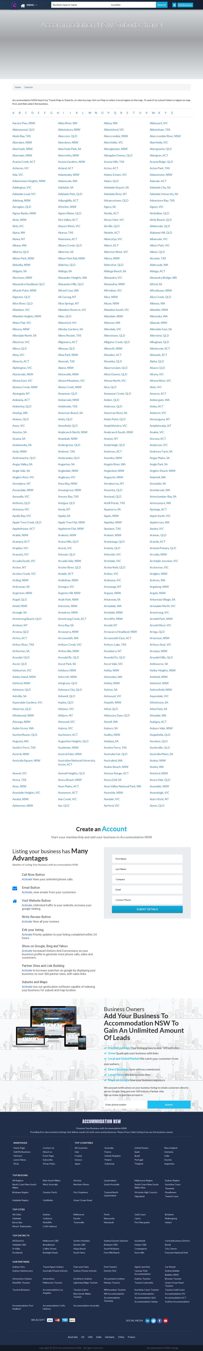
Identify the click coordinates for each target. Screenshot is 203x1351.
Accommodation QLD (145, 1297)
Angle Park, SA (159, 464)
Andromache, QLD (24, 458)
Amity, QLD (65, 419)
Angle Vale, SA (21, 470)
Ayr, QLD (63, 805)
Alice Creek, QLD (160, 297)
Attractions (48, 1278)
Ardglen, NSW (158, 573)
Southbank (139, 1240)
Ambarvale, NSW (68, 400)
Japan (77, 1163)
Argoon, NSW (112, 593)
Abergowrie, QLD (161, 149)
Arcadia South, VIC (24, 561)
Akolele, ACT (112, 232)
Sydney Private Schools (85, 1270)
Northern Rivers (81, 1184)
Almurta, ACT (20, 361)
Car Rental (170, 1266)
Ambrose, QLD (113, 406)
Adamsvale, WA (67, 181)
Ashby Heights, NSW (163, 670)
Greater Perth (50, 1192)
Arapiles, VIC (20, 548)
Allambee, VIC (21, 309)
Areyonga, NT (112, 586)
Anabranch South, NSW (118, 432)
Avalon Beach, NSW (116, 766)
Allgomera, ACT (68, 342)
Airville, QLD (112, 226)
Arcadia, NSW (158, 554)
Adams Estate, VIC (115, 174)
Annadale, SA (158, 483)
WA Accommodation (114, 1293)
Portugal (138, 1159)
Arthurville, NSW (68, 651)
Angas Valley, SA (22, 464)
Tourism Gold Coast (175, 1289)
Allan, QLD (64, 316)
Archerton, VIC (159, 567)
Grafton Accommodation (177, 1301)
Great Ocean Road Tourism (174, 1284)
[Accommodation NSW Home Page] (174, 5)
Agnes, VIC (157, 206)
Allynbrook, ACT (160, 348)
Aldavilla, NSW (21, 264)
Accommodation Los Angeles (53, 1291)
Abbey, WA (111, 123)
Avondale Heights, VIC (26, 792)
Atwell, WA (111, 721)
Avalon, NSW (158, 760)
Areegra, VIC (66, 586)
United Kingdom (113, 1155)
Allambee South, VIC (116, 309)
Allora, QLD (19, 348)
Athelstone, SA (159, 702)
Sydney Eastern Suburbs (116, 1240)
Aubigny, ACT (158, 721)
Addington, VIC (21, 187)
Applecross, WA (159, 522)
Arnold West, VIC (160, 625)
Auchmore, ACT (68, 734)
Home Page (19, 1147)
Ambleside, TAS (67, 406)
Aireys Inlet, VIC (114, 219)
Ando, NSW (19, 451)
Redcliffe (47, 1222)
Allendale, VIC (112, 329)
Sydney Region (172, 1180)
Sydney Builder (172, 1270)
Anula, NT (64, 509)
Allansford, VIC (67, 322)
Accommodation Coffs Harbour (54, 1307)
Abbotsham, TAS (160, 129)
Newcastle (109, 1218)
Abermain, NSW (22, 155)
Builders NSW (172, 1274)
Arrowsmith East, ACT (117, 638)
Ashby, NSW (111, 670)
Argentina (169, 1163)
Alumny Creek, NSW (24, 387)
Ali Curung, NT (67, 297)
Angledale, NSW (68, 470)
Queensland (110, 1180)
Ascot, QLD (19, 664)
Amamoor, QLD (67, 393)
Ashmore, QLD (21, 689)
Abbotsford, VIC (114, 129)
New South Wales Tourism (82, 1295)
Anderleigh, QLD (114, 445)
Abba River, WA (67, 123)
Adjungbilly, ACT (68, 200)
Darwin (76, 1218)
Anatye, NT (111, 438)
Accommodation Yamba (146, 1301)
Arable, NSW (20, 535)
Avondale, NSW (159, 786)
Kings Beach (79, 1248)
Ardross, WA (157, 580)
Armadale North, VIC (163, 606)
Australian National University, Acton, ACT (76, 762)
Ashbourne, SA (159, 664)
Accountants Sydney (114, 1278)
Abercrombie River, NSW (165, 136)
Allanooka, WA (159, 316)
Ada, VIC (17, 174)
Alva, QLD (110, 387)
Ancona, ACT (158, 438)
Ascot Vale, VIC (113, 664)
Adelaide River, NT (115, 194)
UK (82, 1337)
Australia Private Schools (55, 1270)
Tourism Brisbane (21, 1289)
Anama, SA (18, 438)
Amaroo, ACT (158, 393)
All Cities (16, 1214)
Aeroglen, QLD (21, 206)
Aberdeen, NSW (68, 142)
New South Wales (51, 1180)
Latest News (19, 1159)
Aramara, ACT (21, 541)
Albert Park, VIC (160, 245)
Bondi (168, 1244)
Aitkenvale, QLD (160, 226)
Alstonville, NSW (68, 374)
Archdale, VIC (112, 561)
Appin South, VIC (160, 515)
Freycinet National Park (176, 1252)
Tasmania (169, 1188)
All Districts (18, 1240)
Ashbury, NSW (67, 670)
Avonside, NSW (113, 792)
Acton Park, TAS (160, 168)
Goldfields (48, 1200)
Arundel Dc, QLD (114, 657)
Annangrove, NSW (69, 490)
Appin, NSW (111, 515)
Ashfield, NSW (159, 677)
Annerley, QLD (113, 490)
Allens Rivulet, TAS (69, 335)
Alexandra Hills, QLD (71, 284)
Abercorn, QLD (67, 136)
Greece (78, 1159)
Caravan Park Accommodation (142, 1272)
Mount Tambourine (21, 1226)
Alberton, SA (66, 252)
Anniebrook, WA (160, 490)
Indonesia (109, 1163)
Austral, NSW (20, 754)
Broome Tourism (173, 1278)
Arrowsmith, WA (68, 638)
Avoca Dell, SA (112, 779)
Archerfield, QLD (114, 567)
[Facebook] (160, 1320)
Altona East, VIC (22, 380)
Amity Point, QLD (114, 419)
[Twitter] (154, 1320)
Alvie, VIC (156, 387)
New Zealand (170, 1147)
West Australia (50, 1184)
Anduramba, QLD (69, 458)
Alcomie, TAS (158, 258)
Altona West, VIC (160, 380)
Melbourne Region (143, 1180)
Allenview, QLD (159, 335)
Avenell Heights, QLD (71, 773)
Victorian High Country (145, 1192)
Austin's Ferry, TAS (24, 747)
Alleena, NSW (20, 329)
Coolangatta (140, 1248)
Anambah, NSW (67, 438)
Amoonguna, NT (160, 419)
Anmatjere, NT (21, 483)
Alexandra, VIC (113, 277)
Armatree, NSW (68, 612)
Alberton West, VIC (116, 252)
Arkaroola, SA (112, 599)
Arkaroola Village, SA (162, 599)
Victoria (77, 1180)
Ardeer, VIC (111, 573)
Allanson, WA (112, 322)
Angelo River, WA (114, 464)
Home (18, 87)
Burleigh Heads (50, 1252)
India (166, 1155)
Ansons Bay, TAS (68, 496)
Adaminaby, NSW (68, 174)
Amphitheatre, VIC (115, 425)
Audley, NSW (112, 734)
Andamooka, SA (22, 445)
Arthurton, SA (20, 651)
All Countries (81, 1147)
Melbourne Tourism (52, 1282)
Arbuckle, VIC (112, 554)
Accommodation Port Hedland (22, 1307)
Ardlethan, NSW (68, 580)
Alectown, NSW (22, 277)
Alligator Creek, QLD (117, 342)
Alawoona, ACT (67, 239)
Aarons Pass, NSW (23, 123)
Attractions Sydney (22, 1278)
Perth (107, 1214)
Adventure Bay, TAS (162, 200)
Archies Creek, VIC (24, 573)
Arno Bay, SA (66, 625)
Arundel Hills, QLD (161, 657)
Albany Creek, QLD (70, 245)
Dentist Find (110, 1270)
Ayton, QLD (157, 805)
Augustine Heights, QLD (73, 741)
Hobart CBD (140, 1244)
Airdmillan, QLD (159, 213)
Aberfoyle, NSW (22, 149)
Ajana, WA (18, 232)
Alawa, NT (18, 239)
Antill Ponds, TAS (114, 503)
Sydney (46, 1214)
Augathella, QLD (160, 734)
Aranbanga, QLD (114, 541)
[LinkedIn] (148, 1320)
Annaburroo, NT (114, 483)
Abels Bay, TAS (21, 136)
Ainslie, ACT (111, 213)
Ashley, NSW (112, 683)
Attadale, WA (158, 715)
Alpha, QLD (157, 361)
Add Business (185, 5)
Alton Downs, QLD (115, 374)
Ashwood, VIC (112, 696)
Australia (109, 1147)
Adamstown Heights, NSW (28, 181)
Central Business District (177, 1240)
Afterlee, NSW (67, 206)
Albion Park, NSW (23, 258)
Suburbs (28, 87)
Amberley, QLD (21, 406)
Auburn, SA (111, 728)
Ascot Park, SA (67, 664)
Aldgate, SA (19, 271)
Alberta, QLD (20, 252)
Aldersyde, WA (159, 264)
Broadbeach (49, 1244)
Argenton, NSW (22, 593)
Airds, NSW (19, 219)
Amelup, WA (20, 413)
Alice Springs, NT (68, 303)
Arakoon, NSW (67, 535)
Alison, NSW (111, 303)
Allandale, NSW (113, 316)
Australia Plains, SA (161, 754)
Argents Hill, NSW (69, 593)
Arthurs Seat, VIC (160, 644)
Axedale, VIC (112, 799)
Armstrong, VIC (159, 612)
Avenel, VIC (19, 773)
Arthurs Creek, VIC (70, 644)
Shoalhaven (170, 1192)
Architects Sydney (82, 1278)
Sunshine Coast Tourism (146, 1289)
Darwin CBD (79, 1244)
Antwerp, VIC (20, 509)
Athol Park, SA (158, 709)
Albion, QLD (157, 252)
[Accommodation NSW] (28, 5)
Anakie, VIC (157, 432)
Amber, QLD (111, 400)
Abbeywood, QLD (23, 129)
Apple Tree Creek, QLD (26, 522)
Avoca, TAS (19, 779)
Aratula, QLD (112, 548)
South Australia (111, 1184)
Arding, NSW (20, 580)
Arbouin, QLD (66, 554)
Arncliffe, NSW (113, 618)
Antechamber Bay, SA (163, 496)
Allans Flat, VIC (21, 322)
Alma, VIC (18, 354)
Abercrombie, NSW (116, 136)
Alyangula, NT (21, 393)
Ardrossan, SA (21, 586)
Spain (137, 1151)
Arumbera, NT (113, 651)
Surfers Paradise (81, 1240)
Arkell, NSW (19, 606)
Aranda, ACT (158, 541)
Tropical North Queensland (111, 1194)
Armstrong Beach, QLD (26, 618)
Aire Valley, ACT (68, 219)
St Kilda (16, 1248)
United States (141, 1147)
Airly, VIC (18, 226)
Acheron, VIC (20, 168)
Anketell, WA (158, 477)
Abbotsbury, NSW (69, 129)
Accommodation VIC (175, 1293)
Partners (17, 1155)
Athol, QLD (111, 709)
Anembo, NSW (113, 458)
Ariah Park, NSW (68, 599)
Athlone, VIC (66, 709)
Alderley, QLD (66, 264)
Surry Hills (139, 1252)
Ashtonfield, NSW (161, 689)
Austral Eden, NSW (70, 754)
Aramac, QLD (158, 535)
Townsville (78, 1222)
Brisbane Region (20, 1192)
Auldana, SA (111, 741)
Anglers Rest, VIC (23, 477)
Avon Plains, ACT (68, 786)
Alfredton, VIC (113, 290)
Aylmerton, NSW (22, 805)
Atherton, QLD (21, 709)
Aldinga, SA (65, 271)
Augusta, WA (20, 741)
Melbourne (78, 1214)
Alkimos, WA (157, 303)
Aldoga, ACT (157, 271)
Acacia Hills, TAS (114, 161)
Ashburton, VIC (22, 670)
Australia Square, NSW (26, 760)
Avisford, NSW (159, 773)
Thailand (138, 1163)
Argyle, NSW (158, 593)
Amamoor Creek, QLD (117, 393)
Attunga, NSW (21, 721)
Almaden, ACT (113, 354)
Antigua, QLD (66, 503)
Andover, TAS (66, 451)
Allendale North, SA (24, 335)
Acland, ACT (65, 168)
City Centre (171, 1248)
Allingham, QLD (159, 342)
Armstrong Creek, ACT (72, 618)
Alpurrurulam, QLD (116, 367)
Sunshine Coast (173, 1184)
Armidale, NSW (113, 612)
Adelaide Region (20, 1200)
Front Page (48, 1155)
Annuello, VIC (20, 496)
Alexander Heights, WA (72, 277)
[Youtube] (166, 1320)
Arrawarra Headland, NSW (120, 631)
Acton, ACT (111, 168)
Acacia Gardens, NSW (71, 161)
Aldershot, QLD (113, 264)
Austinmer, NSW (68, 747)
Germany (168, 1151)
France (108, 1151)
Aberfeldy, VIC (159, 142)
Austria (168, 1159)
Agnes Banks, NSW (24, 213)
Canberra (47, 1218)
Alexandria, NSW (114, 284)
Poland (108, 1159)
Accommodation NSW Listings (162, 1347)
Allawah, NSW (158, 322)
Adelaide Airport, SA (116, 187)
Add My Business (22, 1151)
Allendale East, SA (161, 329)
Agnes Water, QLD (69, 213)
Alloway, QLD (66, 348)
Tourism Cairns (80, 1289)
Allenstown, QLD (114, 335)
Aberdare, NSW (22, 142)
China (121, 1337)
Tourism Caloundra (143, 1282)
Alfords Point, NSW (24, 290)
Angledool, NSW (114, 470)
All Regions (17, 1180)
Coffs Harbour (50, 1226)
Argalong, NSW (159, 586)
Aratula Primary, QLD (163, 548)
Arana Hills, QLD (68, 541)
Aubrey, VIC (65, 728)
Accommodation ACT (175, 1297)
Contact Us (48, 1147)
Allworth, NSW (113, 348)
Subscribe (48, 1159)
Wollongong (171, 1218)
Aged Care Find (142, 1266)
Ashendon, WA (113, 677)
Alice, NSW (111, 297)
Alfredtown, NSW (161, 290)
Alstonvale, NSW (22, 374)
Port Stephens (80, 1192)
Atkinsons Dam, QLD (117, 715)
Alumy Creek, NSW (70, 387)
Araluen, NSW (112, 535)
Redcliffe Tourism (21, 1282)
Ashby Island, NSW (24, 677)
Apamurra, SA (112, 509)
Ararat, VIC (65, 548)
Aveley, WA (157, 766)
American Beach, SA (70, 413)
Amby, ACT (157, 406)
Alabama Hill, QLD (161, 232)
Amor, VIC (18, 425)
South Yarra (79, 1252)
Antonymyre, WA (160, 503)
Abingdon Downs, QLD (118, 155)
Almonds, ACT (158, 354)
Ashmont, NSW (159, 683)
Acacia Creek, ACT (24, 161)
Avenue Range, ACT (116, 773)
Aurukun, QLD (159, 741)
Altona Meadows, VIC (71, 380)
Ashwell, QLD (66, 696)
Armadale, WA (112, 606)
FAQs (16, 1163)
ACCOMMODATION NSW (101, 1121)
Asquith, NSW (112, 702)
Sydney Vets (18, 1266)
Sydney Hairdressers (22, 1270)
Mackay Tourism (112, 1282)
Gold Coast (140, 1214)
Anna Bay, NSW (67, 483)
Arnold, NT (111, 625)
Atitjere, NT (65, 715)
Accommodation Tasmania (112, 1299)
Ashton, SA (110, 689)
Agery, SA (110, 206)
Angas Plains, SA (160, 458)
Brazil (137, 1155)
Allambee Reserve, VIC (72, 309)
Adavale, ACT (158, 181)
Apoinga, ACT (158, 509)
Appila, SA (64, 515)
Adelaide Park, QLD (70, 194)
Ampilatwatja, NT (160, 425)
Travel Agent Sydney (53, 1266)
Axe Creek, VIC (67, 799)
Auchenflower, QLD (24, 734)
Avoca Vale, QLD (160, 779)
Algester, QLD (21, 297)
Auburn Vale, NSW (161, 728)
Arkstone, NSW (67, 606)
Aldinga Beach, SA (115, 271)
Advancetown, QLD (116, 200)
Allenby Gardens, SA (70, 329)
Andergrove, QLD (69, 445)
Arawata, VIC (20, 554)
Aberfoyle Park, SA (69, 149)
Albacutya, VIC (113, 239)
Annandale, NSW (22, 490)
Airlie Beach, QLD (161, 219)
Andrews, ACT (113, 451)
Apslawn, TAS (112, 528)
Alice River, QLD (22, 303)
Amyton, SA (19, 432)
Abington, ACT (159, 155)
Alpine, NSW (66, 367)
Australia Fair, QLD (115, 754)
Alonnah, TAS (66, 361)
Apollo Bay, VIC (21, 515)
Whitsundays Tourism (115, 1289)
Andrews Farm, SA (161, 451)
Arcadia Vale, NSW (69, 561)
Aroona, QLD (20, 631)
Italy (77, 1151)
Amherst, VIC (158, 413)
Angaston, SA (66, 464)
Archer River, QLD (69, 567)
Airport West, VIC (69, 226)
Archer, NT (19, 567)
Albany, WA (19, 245)
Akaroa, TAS (65, 232)
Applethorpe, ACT (23, 528)
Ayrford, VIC (111, 805)
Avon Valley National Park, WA (122, 786)
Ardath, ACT (66, 573)
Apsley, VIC (157, 528)
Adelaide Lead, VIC (24, 194)
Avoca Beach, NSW (70, 779)
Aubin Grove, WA (23, 728)
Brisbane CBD (111, 1244)
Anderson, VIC (159, 445)
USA (90, 1337)
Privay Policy (49, 1163)
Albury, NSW (112, 258)
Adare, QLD (111, 181)
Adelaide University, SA (164, 194)
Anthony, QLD (21, 503)
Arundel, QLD (20, 657)
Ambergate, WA (160, 400)
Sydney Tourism (142, 1278)
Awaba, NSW (20, 799)
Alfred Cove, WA (68, 290)
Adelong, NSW (21, 200)
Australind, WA (113, 760)
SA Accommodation (144, 1293)
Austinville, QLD (160, 747)
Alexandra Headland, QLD (28, 284)
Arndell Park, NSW (161, 618)
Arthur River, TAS (23, 644)
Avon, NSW (19, 786)
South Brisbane (111, 1248)
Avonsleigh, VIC (159, 792)
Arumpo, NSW (158, 651)
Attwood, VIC (66, 721)
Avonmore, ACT (68, 792)
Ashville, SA (19, 696)
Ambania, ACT (21, 400)
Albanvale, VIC (159, 239)
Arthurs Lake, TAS (115, 644)
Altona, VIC (157, 374)
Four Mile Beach (112, 1252)
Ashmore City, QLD (70, 689)
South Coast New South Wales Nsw (146, 1186)
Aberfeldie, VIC (113, 142)
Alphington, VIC (22, 367)
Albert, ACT (111, 245)
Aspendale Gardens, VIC (27, 702)
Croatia (78, 1155)
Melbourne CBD (51, 1240)
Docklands (17, 1252)
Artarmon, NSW (159, 638)
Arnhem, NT (20, 625)
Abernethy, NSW (68, 155)
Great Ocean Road (82, 1200)
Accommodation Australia (86, 1305)
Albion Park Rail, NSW (71, 258)
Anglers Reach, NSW (162, 470)
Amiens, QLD (20, 419)
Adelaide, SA (65, 187)
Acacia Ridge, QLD (161, 161)
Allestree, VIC (21, 342)
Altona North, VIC (115, 380)
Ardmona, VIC (112, 580)
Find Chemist (110, 1266)
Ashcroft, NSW (67, 677)
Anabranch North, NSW (72, 432)
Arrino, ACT (19, 638)
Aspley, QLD (65, 702)
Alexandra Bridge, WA (163, 277)
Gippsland (139, 1196)
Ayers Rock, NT (159, 799)
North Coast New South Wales (24, 1186)
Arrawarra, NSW (68, 631)
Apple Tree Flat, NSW (71, 522)
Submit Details (147, 909)
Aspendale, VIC (159, 696)
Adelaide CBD (19, 1244)
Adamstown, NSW (161, 174)
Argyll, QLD (19, 599)
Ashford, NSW (21, 683)
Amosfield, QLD (68, 425)
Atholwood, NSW (23, 715)
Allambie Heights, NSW (26, 316)
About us (47, 1151)
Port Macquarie (142, 1222)
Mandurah (109, 1222)
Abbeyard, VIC (159, 123)
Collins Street (49, 1248)
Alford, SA (156, 284)
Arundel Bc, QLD (68, 657)
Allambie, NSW (159, 309)
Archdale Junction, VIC (164, 561)
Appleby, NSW (113, 522)
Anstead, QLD (112, 496)
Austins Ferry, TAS (115, 747)
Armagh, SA (19, 612)
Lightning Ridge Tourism (85, 1282)
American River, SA (115, 413)
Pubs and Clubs (81, 1266)
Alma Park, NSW (68, 354)
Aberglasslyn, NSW (116, 149)
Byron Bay (17, 1222)
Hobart (168, 1222)
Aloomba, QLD (113, 361)
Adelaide (16, 1218)
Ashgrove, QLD (67, 683)
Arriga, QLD (157, 631)
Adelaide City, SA (160, 187)
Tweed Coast (171, 1196)
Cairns (137, 1218)
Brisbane (169, 1214)
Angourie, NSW (113, 477)
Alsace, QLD (157, 367)
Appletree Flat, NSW (71, 528)
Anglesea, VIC (66, 477)
